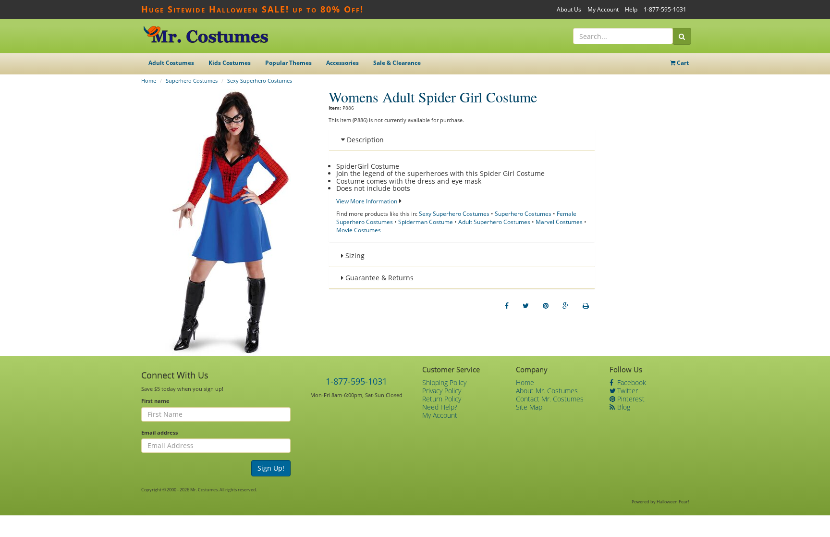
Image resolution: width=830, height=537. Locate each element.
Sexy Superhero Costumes (259, 80)
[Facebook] (507, 305)
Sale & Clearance (397, 63)
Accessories (342, 63)
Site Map (529, 407)
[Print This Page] (585, 305)
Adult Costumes (171, 63)
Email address (159, 432)
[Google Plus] (565, 305)
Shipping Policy (444, 382)
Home (148, 80)
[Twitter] (525, 305)
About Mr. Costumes (547, 390)
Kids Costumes (229, 63)
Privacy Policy (441, 390)
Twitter (626, 390)
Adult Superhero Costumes (494, 222)
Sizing (354, 255)
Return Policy (441, 398)
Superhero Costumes (192, 80)
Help (631, 9)
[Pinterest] (546, 305)
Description (364, 139)
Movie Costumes (358, 230)
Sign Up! (270, 468)
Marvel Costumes (559, 222)
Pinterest (630, 398)
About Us (569, 9)
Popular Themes (288, 63)
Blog (622, 407)
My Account (603, 9)
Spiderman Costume (425, 222)
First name (155, 400)
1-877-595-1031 (665, 9)
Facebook (630, 382)
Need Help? (439, 407)
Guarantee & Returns (378, 277)
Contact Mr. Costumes (550, 398)
